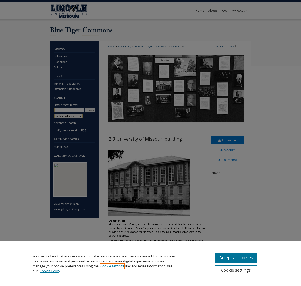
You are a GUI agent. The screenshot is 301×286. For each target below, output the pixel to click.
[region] (150, 263)
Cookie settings (112, 266)
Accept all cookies (236, 257)
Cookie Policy (50, 271)
